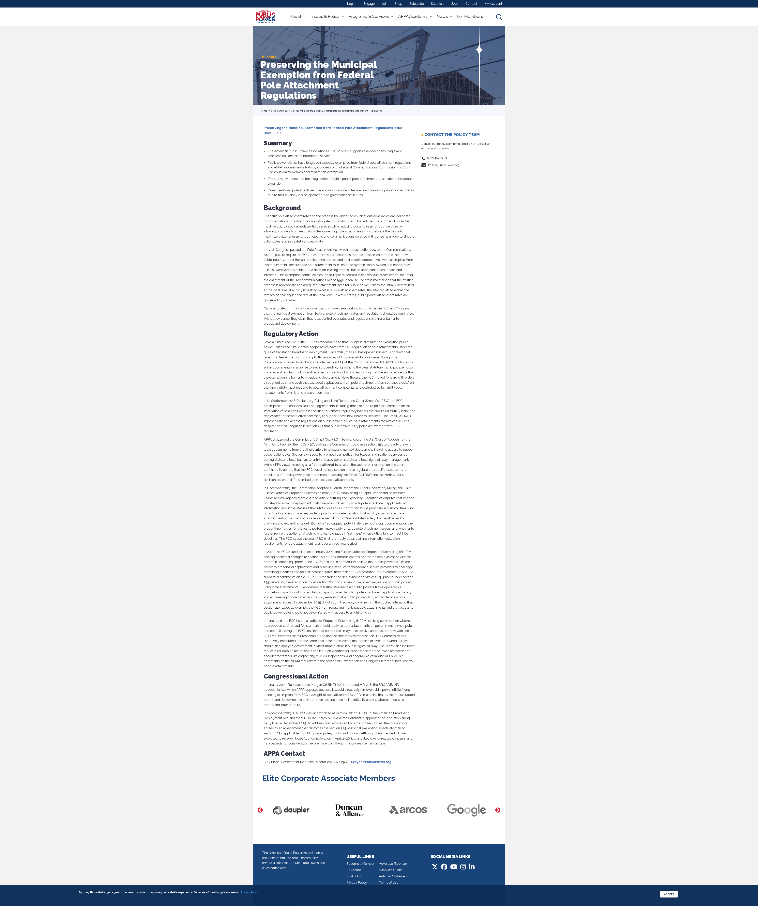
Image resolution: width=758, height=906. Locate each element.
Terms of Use (388, 882)
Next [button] (498, 810)
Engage (369, 4)
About (295, 16)
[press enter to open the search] (498, 16)
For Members (470, 16)
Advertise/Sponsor (393, 864)
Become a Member (360, 864)
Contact (471, 4)
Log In (351, 4)
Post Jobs (353, 876)
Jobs (454, 4)
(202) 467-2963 (437, 158)
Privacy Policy (356, 882)
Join (384, 4)
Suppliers (437, 4)
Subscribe (416, 4)
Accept (669, 894)
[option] (291, 810)
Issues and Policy (280, 111)
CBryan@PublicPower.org (371, 762)
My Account (493, 4)
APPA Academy (412, 16)
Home (264, 111)
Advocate (353, 870)
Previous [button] (260, 810)
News (442, 16)
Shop (398, 4)
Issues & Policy (325, 16)
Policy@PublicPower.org (444, 165)
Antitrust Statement (393, 876)
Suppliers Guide (390, 870)
